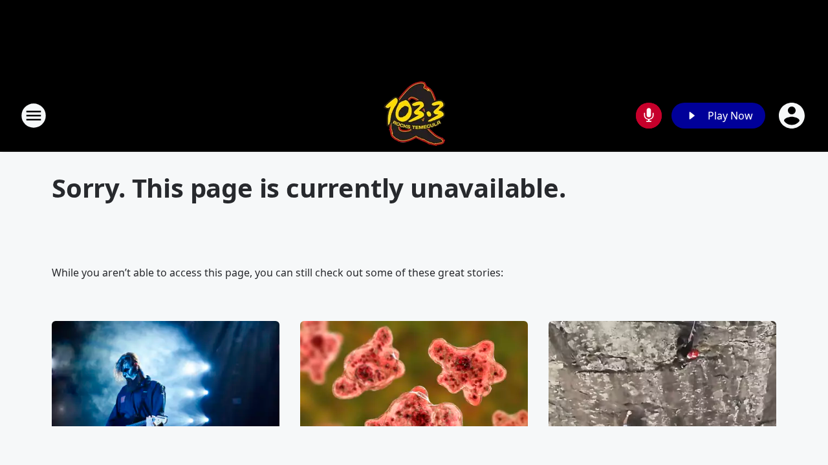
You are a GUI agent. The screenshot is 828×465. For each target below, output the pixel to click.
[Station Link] (414, 115)
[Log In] (793, 116)
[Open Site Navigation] (34, 116)
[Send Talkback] (649, 116)
